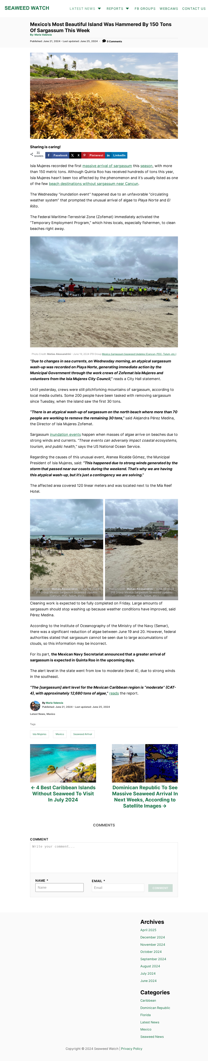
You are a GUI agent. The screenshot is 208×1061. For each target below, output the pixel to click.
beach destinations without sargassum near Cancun (93, 184)
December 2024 (152, 937)
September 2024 (153, 959)
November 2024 (152, 945)
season (146, 166)
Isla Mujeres (39, 734)
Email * (98, 881)
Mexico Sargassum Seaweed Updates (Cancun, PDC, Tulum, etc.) (139, 353)
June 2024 (148, 981)
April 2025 (148, 930)
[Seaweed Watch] (27, 8)
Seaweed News (152, 1037)
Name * (42, 881)
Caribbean (148, 1000)
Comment (39, 839)
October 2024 (151, 952)
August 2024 (150, 966)
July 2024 (148, 973)
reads (114, 693)
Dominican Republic (155, 1008)
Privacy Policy (131, 1049)
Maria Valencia (43, 34)
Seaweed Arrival (82, 734)
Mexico (51, 713)
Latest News (37, 713)
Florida (145, 1015)
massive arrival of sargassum (107, 166)
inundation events (65, 434)
